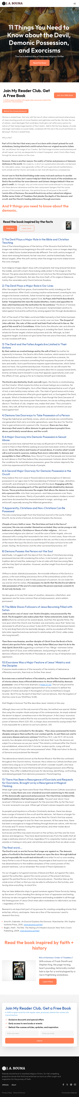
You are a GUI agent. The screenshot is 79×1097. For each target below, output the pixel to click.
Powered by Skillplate (69, 1093)
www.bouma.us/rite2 (29, 930)
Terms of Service (19, 1093)
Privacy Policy (7, 1093)
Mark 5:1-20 (45, 684)
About (14, 1085)
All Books (5, 1085)
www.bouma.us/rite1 (33, 924)
